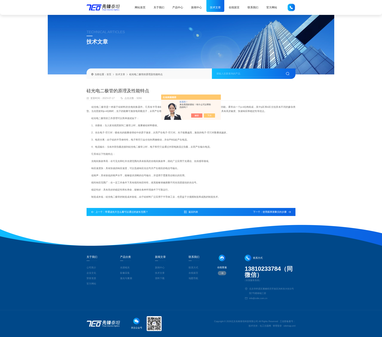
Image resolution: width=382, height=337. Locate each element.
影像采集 (125, 273)
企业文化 (91, 273)
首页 (109, 74)
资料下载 (160, 278)
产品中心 (177, 7)
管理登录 (277, 325)
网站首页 (140, 7)
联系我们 (253, 7)
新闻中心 (196, 7)
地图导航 (193, 278)
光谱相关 (125, 267)
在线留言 (234, 7)
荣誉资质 (91, 278)
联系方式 (193, 267)
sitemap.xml (289, 325)
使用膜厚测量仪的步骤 (274, 212)
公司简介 (91, 267)
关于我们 (159, 7)
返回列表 (193, 212)
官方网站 (271, 7)
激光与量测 (126, 278)
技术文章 (215, 7)
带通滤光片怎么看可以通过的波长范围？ (126, 212)
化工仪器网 (265, 325)
